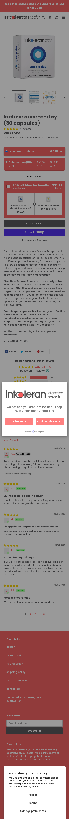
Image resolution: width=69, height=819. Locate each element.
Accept (33, 795)
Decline (32, 803)
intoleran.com (19, 421)
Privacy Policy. (31, 786)
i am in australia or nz (50, 421)
